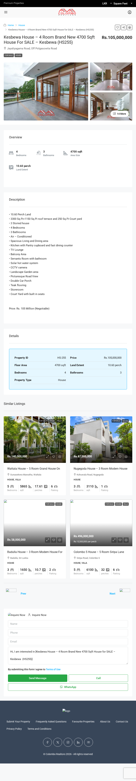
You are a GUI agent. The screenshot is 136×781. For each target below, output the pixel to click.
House (21, 25)
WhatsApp (69, 687)
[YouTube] (88, 742)
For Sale (9, 55)
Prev (23, 593)
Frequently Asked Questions (51, 721)
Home (11, 25)
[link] (35, 439)
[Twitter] (57, 742)
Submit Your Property (18, 721)
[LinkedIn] (78, 742)
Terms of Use (53, 669)
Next (112, 593)
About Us (105, 721)
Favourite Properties (83, 721)
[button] (117, 27)
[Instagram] (68, 742)
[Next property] (125, 593)
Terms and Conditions (39, 728)
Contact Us (122, 721)
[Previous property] (11, 593)
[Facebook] (47, 742)
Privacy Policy (14, 728)
